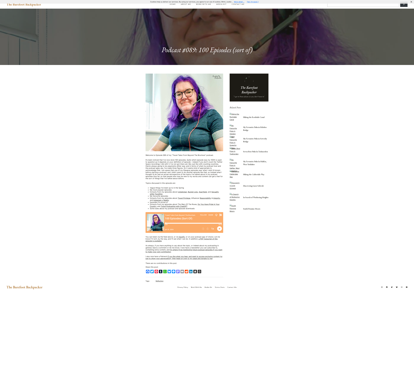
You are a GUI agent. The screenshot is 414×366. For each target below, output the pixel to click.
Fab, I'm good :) (253, 2)
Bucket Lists (193, 192)
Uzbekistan (182, 192)
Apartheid (203, 192)
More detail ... (239, 2)
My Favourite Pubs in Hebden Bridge (255, 128)
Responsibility (205, 198)
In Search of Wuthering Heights (255, 197)
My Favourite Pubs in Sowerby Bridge (255, 140)
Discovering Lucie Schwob (253, 186)
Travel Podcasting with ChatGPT (174, 206)
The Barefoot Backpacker (23, 4)
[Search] (404, 4)
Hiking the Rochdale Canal (253, 117)
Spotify (182, 237)
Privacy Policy (182, 287)
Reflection (159, 281)
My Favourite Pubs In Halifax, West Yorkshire (255, 163)
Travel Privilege (184, 198)
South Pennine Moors (251, 209)
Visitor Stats (220, 287)
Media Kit (208, 287)
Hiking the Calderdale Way (253, 174)
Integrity (216, 198)
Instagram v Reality (161, 200)
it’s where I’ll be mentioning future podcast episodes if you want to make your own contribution (184, 251)
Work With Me (196, 287)
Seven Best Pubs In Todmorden (255, 151)
